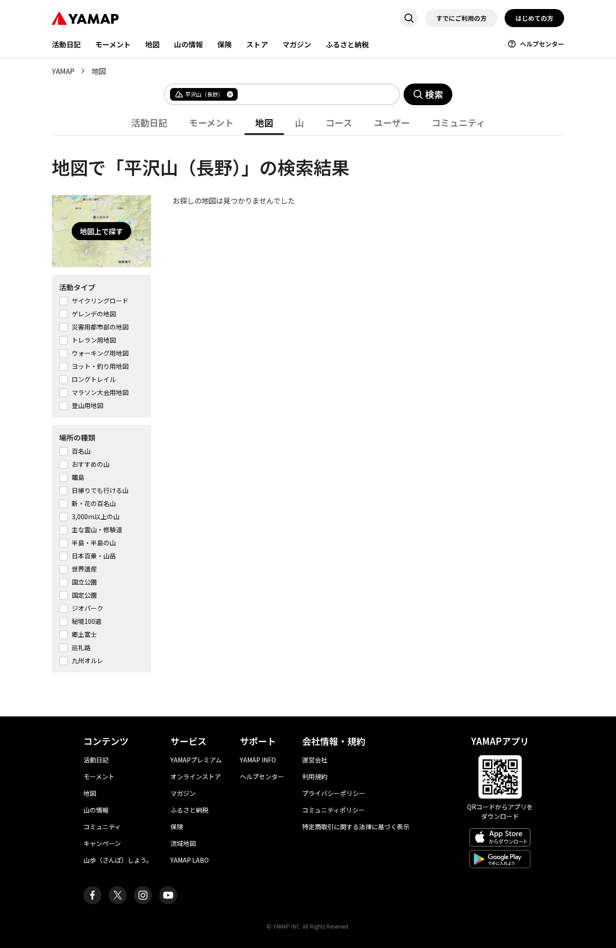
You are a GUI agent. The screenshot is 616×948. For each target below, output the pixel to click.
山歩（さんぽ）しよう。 (117, 859)
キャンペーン (102, 843)
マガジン (296, 44)
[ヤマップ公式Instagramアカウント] (143, 895)
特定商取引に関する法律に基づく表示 (355, 826)
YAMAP (63, 70)
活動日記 (66, 44)
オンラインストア (195, 776)
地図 (152, 44)
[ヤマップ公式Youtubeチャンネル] (168, 895)
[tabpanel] (308, 404)
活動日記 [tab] (149, 122)
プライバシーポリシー (333, 793)
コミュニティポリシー (333, 809)
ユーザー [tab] (392, 122)
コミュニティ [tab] (458, 122)
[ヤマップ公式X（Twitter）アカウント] (118, 895)
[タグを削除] (230, 94)
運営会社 (314, 759)
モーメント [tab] (211, 122)
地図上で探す (101, 231)
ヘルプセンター (542, 43)
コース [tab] (339, 122)
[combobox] (311, 94)
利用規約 (314, 776)
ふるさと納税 (347, 44)
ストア (257, 44)
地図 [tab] (264, 122)
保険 (224, 44)
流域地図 (183, 843)
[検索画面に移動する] (409, 18)
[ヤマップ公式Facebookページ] (92, 895)
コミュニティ (102, 826)
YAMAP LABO (189, 859)
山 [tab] (299, 122)
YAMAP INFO (258, 759)
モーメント (113, 44)
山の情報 (188, 44)
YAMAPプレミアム (196, 759)
